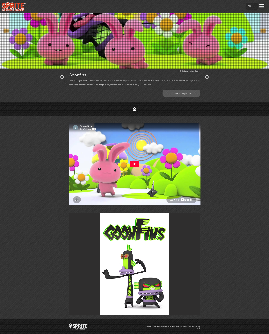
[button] (261, 6)
